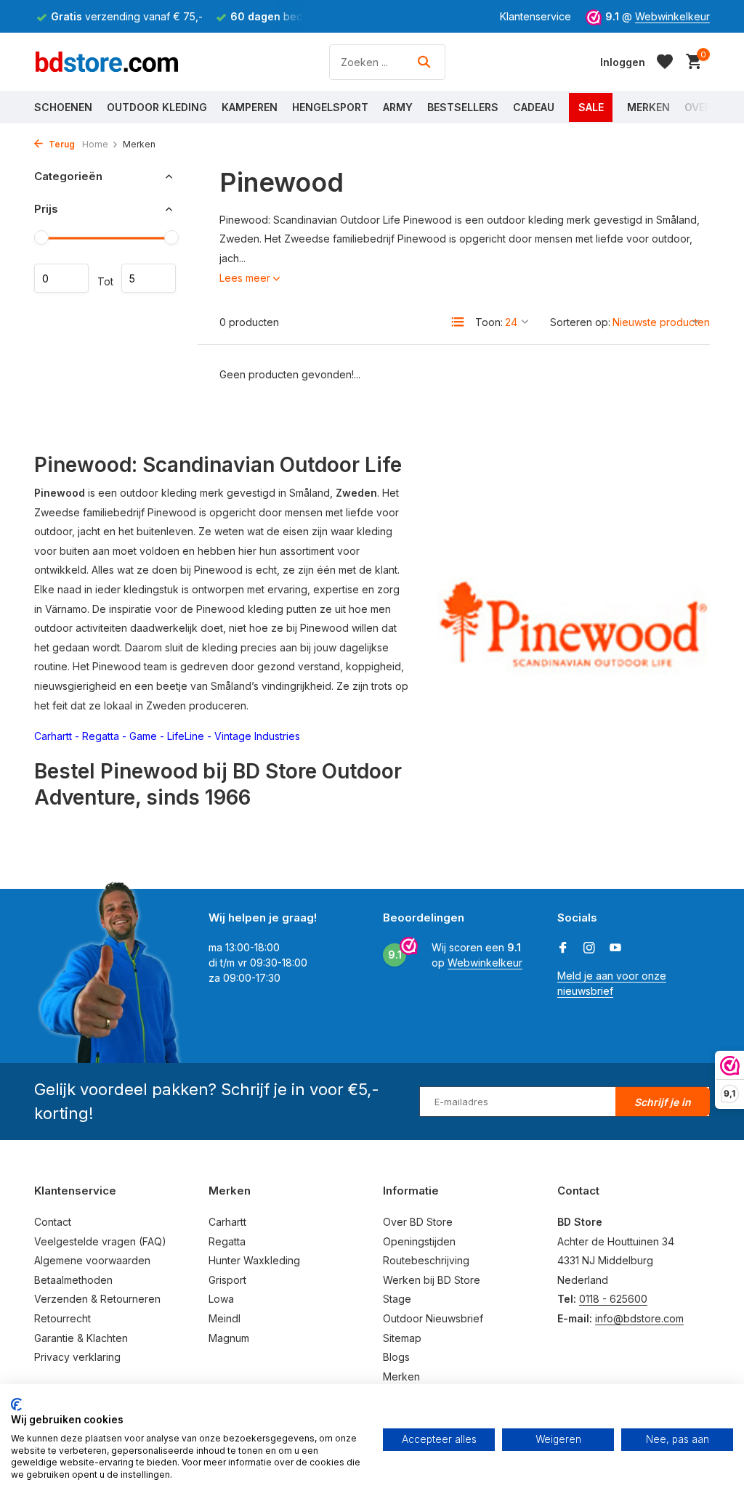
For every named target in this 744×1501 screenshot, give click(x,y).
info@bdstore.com (639, 1318)
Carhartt (53, 736)
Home (95, 144)
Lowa (221, 1299)
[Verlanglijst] (665, 62)
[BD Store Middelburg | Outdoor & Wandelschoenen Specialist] (106, 62)
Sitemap (402, 1338)
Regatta (100, 736)
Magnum (229, 1338)
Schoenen (63, 107)
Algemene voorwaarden (92, 1260)
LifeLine (185, 736)
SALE (591, 107)
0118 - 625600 (613, 1299)
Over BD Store (418, 1222)
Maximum (148, 278)
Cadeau (533, 107)
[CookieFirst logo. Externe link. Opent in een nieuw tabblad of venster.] (16, 1404)
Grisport (227, 1280)
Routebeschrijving (426, 1260)
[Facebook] (563, 948)
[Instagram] (589, 948)
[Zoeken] (423, 61)
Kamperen (250, 107)
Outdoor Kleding (157, 107)
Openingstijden (419, 1241)
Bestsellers (462, 107)
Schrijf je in (662, 1102)
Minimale (61, 278)
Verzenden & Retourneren (97, 1299)
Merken (648, 107)
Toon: (489, 322)
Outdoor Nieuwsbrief (433, 1318)
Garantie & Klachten (81, 1338)
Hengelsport (330, 107)
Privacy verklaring (77, 1357)
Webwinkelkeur (672, 16)
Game (143, 736)
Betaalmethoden (73, 1280)
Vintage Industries (257, 736)
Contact (52, 1222)
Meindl (224, 1318)
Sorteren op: (580, 322)
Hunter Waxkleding (254, 1260)
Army (398, 107)
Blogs (396, 1357)
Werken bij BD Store (431, 1280)
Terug (60, 144)
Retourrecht (62, 1318)
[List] (457, 321)
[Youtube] (615, 948)
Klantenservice (535, 16)
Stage (397, 1299)
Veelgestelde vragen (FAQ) (100, 1241)
